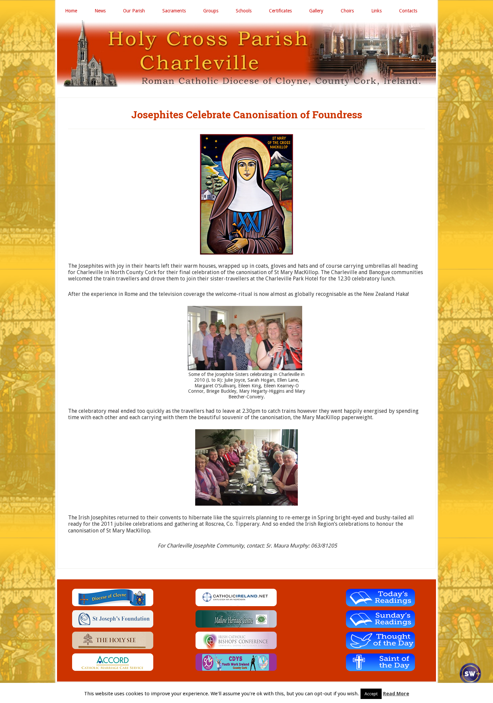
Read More (396, 694)
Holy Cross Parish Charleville (246, 53)
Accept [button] (371, 693)
